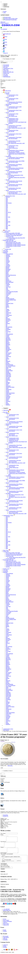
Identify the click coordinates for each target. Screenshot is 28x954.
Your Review (3, 841)
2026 (8, 197)
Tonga (7, 384)
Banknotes (5, 252)
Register (5, 11)
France (7, 124)
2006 (7, 226)
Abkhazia (8, 255)
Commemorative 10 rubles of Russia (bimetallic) (16, 244)
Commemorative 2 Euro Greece (14, 133)
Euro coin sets (11, 96)
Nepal (7, 351)
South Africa (8, 374)
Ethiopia (7, 306)
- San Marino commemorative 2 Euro (16, 494)
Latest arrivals (6, 66)
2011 (7, 218)
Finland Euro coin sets (13, 120)
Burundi (7, 283)
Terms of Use (6, 924)
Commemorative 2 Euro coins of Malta (16, 160)
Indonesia (8, 323)
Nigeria (7, 355)
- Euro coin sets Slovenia (13, 505)
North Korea (8, 356)
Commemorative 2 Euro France (14, 125)
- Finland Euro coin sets (13, 440)
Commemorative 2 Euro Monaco (15, 164)
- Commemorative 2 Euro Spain (14, 507)
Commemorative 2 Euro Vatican (15, 191)
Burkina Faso (8, 281)
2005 (7, 227)
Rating (2, 834)
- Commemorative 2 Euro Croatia (15, 426)
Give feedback (4, 863)
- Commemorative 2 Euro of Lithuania (16, 469)
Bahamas (8, 266)
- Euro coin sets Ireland (13, 458)
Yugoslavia (8, 401)
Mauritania (8, 344)
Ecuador (7, 301)
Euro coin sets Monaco (13, 165)
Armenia (7, 262)
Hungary (7, 321)
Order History (6, 937)
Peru (7, 360)
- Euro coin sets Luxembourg (14, 478)
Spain (7, 186)
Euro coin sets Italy (12, 142)
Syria (7, 381)
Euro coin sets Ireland (12, 138)
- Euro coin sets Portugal (13, 492)
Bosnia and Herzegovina (11, 275)
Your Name (3, 833)
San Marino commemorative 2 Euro (15, 175)
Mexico (7, 345)
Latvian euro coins (9, 236)
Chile (7, 288)
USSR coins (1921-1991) (11, 241)
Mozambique (8, 349)
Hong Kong (8, 319)
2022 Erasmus (9, 202)
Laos (7, 332)
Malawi (7, 341)
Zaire (7, 402)
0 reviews (2, 741)
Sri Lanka (8, 377)
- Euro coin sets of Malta (13, 481)
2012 (7, 215)
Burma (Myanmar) (9, 282)
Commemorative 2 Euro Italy (14, 140)
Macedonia (8, 338)
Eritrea (7, 304)
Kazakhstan (8, 329)
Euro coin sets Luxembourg (14, 158)
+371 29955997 (4, 29)
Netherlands (8, 166)
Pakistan (7, 358)
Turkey (7, 388)
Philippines (8, 361)
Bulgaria (8, 104)
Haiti (7, 317)
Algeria (7, 258)
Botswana (8, 276)
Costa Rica (8, 293)
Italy (7, 139)
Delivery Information (7, 921)
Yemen (7, 400)
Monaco (7, 163)
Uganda (7, 390)
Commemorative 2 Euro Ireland (14, 137)
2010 (7, 219)
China (7, 289)
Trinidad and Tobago (10, 387)
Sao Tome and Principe (10, 365)
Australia (7, 264)
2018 (7, 207)
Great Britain (8, 312)
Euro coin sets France (12, 126)
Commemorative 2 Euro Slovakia (15, 181)
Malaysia (7, 342)
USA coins (5, 74)
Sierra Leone (8, 369)
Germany (8, 129)
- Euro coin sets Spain (12, 508)
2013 (7, 214)
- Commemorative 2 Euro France (15, 445)
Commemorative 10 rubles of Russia (13, 243)
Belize (7, 272)
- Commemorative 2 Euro (13, 414)
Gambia (7, 309)
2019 (7, 206)
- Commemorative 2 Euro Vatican (15, 511)
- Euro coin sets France (13, 446)
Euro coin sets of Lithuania (13, 151)
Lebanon (7, 335)
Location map (6, 6)
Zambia (7, 403)
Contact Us (5, 944)
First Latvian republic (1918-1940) (13, 233)
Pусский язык (13, 19)
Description (5, 814)
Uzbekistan (8, 396)
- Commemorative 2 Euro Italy (14, 460)
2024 (7, 199)
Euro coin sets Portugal (13, 172)
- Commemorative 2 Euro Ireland (15, 456)
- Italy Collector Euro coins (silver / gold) (16, 462)
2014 (7, 213)
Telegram (5, 42)
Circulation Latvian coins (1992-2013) (13, 235)
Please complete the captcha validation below (11, 856)
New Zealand (8, 352)
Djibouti (7, 297)
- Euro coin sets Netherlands (14, 488)
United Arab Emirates (10, 393)
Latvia (7, 144)
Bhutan (7, 273)
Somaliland (8, 372)
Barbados (8, 270)
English (9, 17)
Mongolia (8, 348)
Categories (6, 408)
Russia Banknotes (9, 364)
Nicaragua (8, 354)
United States (8, 394)
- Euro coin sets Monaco (13, 485)
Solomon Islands (9, 370)
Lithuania (8, 149)
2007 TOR (8, 225)
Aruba (7, 263)
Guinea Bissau (9, 315)
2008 (7, 223)
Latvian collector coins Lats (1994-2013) (14, 234)
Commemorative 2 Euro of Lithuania (16, 150)
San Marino (8, 173)
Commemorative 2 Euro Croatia (14, 106)
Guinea (7, 314)
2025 (7, 198)
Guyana (7, 316)
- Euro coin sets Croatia (13, 427)
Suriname (8, 378)
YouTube (5, 39)
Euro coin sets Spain (12, 189)
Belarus (7, 271)
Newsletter (5, 939)
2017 (7, 208)
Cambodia (8, 284)
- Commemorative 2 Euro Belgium (15, 421)
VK (4, 50)
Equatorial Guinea (9, 303)
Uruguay (7, 395)
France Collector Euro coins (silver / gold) (17, 127)
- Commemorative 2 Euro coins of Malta (16, 480)
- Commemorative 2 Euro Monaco (15, 484)
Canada (7, 285)
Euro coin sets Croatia (12, 107)
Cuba (7, 296)
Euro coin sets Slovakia (13, 182)
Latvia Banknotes (9, 334)
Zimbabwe (8, 404)
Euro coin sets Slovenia (13, 185)
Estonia (7, 112)
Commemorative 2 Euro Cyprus (14, 110)
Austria (7, 97)
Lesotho (7, 336)
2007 (7, 224)
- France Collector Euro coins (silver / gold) (17, 447)
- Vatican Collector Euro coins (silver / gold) (17, 513)
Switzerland (8, 380)
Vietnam (7, 398)
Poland (7, 362)
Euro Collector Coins (12, 116)
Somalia (7, 371)
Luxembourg (8, 156)
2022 (7, 201)
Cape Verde (8, 286)
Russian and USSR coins (8, 71)
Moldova (7, 347)
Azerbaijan (8, 265)
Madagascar (8, 339)
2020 (7, 205)
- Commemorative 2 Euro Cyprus (15, 429)
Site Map (5, 947)
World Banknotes (6, 76)
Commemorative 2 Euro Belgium (15, 102)
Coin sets (8, 247)
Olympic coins (6, 73)
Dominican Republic (10, 298)
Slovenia (7, 183)
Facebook (5, 44)
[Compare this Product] (2, 775)
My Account (5, 936)
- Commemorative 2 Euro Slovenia (15, 504)
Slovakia (7, 179)
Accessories (5, 75)
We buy (4, 919)
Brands (4, 929)
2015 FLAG (8, 212)
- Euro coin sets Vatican (13, 512)
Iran (6, 324)
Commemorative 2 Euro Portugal (15, 171)
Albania (7, 257)
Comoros (8, 290)
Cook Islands (8, 292)
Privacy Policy (6, 923)
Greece (7, 132)
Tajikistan (8, 382)
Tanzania (7, 383)
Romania (7, 363)
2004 (7, 228)
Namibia (7, 350)
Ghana (7, 311)
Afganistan (8, 256)
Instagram (5, 36)
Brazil (7, 277)
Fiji (6, 308)
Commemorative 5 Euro (13, 119)
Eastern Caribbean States (11, 299)
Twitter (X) (5, 53)
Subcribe (2, 868)
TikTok (4, 47)
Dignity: (2, 847)
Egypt (7, 302)
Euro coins (5, 67)
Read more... (10, 765)
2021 (7, 204)
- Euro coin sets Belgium (13, 422)
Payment (5, 3)
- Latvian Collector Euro (13, 467)
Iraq (6, 325)
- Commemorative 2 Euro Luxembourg (16, 477)
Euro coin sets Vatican (12, 192)
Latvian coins (6, 70)
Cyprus (7, 109)
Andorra (7, 93)
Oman (7, 357)
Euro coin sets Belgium (13, 103)
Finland (7, 117)
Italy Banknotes (9, 326)
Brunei (7, 278)
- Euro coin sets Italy (12, 461)
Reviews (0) (5, 816)
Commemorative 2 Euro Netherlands (15, 168)
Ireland (7, 136)
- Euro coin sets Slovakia (13, 501)
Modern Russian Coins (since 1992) (13, 242)
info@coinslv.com (7, 33)
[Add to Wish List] (1, 775)
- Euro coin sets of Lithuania (14, 471)
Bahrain (7, 268)
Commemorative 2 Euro (8, 68)
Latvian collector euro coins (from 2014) (16, 237)
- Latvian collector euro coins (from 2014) (17, 557)
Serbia (7, 368)
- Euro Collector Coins (13, 435)
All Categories (6, 64)
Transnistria (8, 385)
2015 (7, 211)
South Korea (8, 375)
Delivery (5, 5)
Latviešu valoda (14, 18)
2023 (7, 200)
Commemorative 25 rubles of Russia (13, 246)
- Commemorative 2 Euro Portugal (15, 491)
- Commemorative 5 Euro (13, 439)
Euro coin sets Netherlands (13, 169)
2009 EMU (8, 221)
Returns (4, 946)
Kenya (7, 330)
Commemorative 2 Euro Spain (14, 188)
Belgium (7, 100)
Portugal (7, 170)
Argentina (8, 260)
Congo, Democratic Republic (12, 291)
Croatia (7, 105)
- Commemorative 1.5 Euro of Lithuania (16, 472)
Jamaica (7, 328)
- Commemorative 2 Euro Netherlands (16, 487)
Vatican (7, 190)
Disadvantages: (4, 852)
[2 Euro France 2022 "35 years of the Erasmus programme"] (8, 756)
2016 (7, 210)
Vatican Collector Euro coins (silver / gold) (17, 193)
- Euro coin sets (11, 415)
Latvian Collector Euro (13, 148)
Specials (5, 931)
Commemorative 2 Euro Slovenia (15, 184)
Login (4, 12)
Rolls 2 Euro (5, 69)
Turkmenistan (8, 389)
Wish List (5, 938)
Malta (7, 159)
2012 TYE (8, 217)
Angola (7, 259)
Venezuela (8, 397)
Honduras (8, 318)
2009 (7, 220)
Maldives (8, 343)
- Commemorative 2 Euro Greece (15, 453)
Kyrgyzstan (8, 331)
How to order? (6, 920)
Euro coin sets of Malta (13, 162)
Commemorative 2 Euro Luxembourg (16, 157)
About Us (5, 922)
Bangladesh (8, 269)
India (7, 322)
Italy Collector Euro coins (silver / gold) (16, 143)
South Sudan (8, 376)
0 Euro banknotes (9, 253)
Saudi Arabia (8, 367)
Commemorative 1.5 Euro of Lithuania (16, 152)
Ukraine (7, 391)
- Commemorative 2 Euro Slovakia (15, 500)
